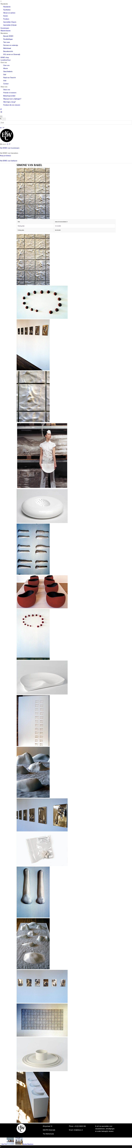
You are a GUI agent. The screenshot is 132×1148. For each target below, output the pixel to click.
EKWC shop (5, 57)
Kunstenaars (5, 28)
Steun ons (6, 89)
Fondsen (6, 19)
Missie (5, 68)
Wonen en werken (9, 13)
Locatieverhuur (6, 60)
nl (3, 127)
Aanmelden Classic (9, 22)
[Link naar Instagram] (1, 112)
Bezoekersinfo (8, 51)
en (1, 127)
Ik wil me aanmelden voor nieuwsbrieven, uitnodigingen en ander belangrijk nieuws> (104, 1128)
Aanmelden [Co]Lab (9, 25)
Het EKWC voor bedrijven (8, 160)
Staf (4, 74)
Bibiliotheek (7, 48)
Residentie (6, 6)
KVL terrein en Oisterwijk (11, 54)
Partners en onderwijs (10, 45)
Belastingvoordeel (9, 96)
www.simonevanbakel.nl (61, 221)
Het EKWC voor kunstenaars (9, 148)
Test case (6, 42)
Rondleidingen (8, 39)
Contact (6, 83)
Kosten (5, 16)
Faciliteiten (7, 10)
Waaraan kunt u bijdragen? (12, 99)
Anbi (4, 80)
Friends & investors (9, 92)
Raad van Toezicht (9, 77)
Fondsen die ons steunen (11, 105)
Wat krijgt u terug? (9, 102)
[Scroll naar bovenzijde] (0, 1146)
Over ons (6, 65)
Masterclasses (6, 30)
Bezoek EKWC (8, 36)
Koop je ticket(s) (5, 155)
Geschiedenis (7, 71)
